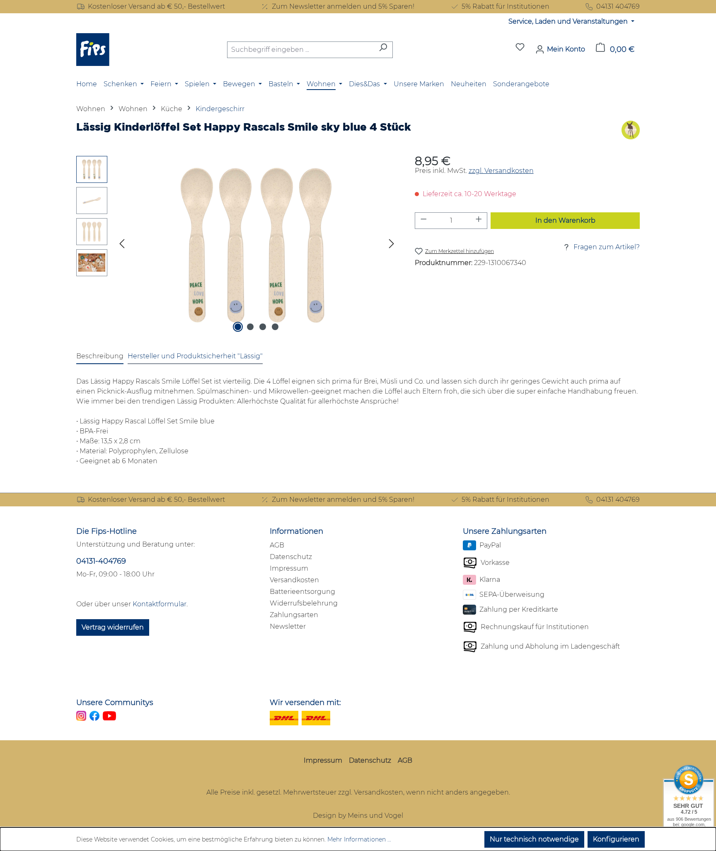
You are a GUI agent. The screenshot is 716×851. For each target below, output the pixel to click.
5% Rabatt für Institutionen (505, 6)
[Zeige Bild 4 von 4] (275, 326)
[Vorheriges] (122, 244)
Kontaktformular (159, 604)
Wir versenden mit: (305, 702)
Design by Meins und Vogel (358, 815)
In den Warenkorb (565, 220)
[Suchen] (383, 49)
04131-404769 (101, 561)
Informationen (296, 531)
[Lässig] (631, 130)
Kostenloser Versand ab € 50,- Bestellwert (156, 6)
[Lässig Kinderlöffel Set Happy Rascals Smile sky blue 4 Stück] (256, 245)
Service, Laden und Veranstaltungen (568, 21)
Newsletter (288, 626)
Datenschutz (291, 557)
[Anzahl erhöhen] (479, 220)
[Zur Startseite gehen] (92, 49)
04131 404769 (618, 6)
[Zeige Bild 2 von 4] (250, 326)
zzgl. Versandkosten (501, 171)
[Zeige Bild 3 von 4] (262, 326)
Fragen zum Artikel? (606, 247)
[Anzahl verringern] (423, 220)
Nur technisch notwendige (534, 839)
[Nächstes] (391, 244)
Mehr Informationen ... (359, 839)
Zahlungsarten (294, 615)
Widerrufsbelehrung (304, 603)
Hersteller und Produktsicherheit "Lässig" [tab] (195, 356)
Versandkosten (294, 580)
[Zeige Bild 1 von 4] (238, 326)
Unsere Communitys (114, 702)
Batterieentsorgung (302, 592)
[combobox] (300, 49)
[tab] (99, 356)
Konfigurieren (616, 839)
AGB (277, 545)
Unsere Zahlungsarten (505, 531)
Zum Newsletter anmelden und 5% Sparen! (343, 6)
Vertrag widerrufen (113, 627)
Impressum (289, 568)
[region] (237, 245)
